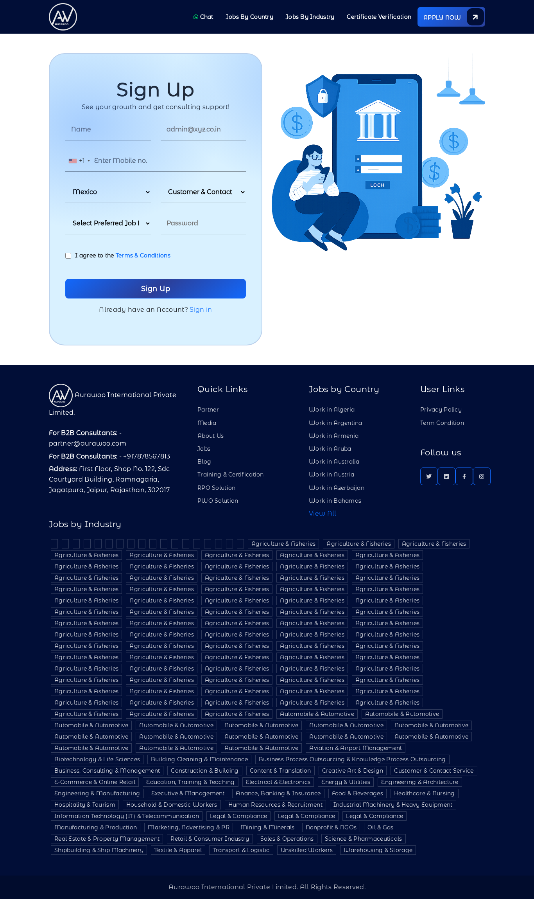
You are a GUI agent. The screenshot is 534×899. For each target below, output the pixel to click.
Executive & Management (188, 793)
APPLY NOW (443, 17)
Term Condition (442, 422)
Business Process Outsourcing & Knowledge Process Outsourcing (352, 759)
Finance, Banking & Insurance (278, 793)
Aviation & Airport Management (355, 748)
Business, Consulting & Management (107, 770)
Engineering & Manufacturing (97, 793)
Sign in (201, 309)
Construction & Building (204, 770)
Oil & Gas (380, 827)
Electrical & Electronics (278, 782)
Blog (204, 461)
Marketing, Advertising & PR (188, 827)
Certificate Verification (379, 16)
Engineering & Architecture (419, 782)
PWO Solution (217, 500)
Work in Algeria (332, 409)
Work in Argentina (335, 422)
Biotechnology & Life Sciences (97, 759)
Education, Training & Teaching (190, 782)
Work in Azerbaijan (336, 487)
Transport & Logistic (241, 850)
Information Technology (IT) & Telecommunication (126, 816)
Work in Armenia (333, 435)
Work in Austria (331, 474)
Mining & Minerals (267, 827)
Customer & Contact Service (433, 770)
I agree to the (122, 255)
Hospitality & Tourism (84, 804)
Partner (208, 409)
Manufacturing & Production (95, 827)
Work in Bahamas (335, 500)
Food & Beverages (357, 793)
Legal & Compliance (238, 816)
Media (206, 422)
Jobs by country (249, 16)
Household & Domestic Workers (171, 804)
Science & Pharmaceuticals (363, 838)
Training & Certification (230, 474)
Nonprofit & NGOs (331, 827)
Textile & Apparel (178, 850)
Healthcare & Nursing (424, 793)
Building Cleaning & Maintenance (199, 759)
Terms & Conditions (143, 255)
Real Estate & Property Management (106, 838)
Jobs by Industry (310, 16)
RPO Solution (216, 487)
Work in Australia (334, 461)
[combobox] (79, 161)
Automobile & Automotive (317, 713)
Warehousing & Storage (378, 850)
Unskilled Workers (307, 850)
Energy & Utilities (345, 782)
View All (323, 513)
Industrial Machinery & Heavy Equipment (393, 804)
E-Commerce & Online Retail (94, 782)
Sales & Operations (287, 838)
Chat (205, 16)
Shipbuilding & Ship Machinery (98, 850)
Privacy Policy (441, 409)
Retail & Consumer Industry (209, 838)
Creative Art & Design (352, 770)
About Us (210, 435)
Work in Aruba (330, 448)
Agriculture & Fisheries (283, 543)
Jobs (203, 448)
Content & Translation (280, 770)
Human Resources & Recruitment (275, 804)
